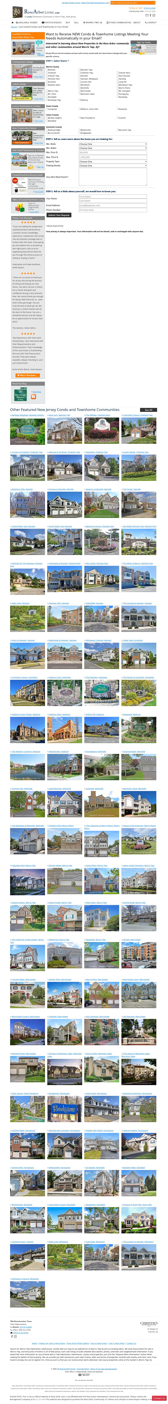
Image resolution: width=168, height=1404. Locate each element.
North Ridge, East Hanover (60, 526)
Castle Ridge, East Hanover (23, 526)
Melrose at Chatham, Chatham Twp (64, 452)
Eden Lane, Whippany (58, 1241)
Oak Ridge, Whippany (95, 1241)
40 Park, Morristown (132, 939)
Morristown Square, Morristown (25, 1016)
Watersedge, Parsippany (59, 1167)
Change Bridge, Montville (134, 751)
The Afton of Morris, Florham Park (138, 563)
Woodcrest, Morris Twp (59, 939)
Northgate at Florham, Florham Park (64, 563)
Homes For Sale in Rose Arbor (52, 1343)
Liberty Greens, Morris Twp (23, 902)
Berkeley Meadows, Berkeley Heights (27, 415)
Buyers (14, 27)
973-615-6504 (150, 8)
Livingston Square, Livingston (24, 677)
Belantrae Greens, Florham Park (100, 526)
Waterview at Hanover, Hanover (63, 640)
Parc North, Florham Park (97, 563)
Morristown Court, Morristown (136, 979)
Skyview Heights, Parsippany (135, 1130)
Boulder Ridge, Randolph (134, 1167)
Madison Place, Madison (59, 714)
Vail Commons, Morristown (98, 1016)
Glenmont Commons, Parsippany (137, 1093)
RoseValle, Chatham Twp (97, 452)
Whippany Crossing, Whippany (25, 1279)
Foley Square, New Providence (24, 1093)
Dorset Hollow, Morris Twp (60, 865)
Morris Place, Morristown (97, 979)
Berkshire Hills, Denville (22, 489)
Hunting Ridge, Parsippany (23, 1130)
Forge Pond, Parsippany (96, 1093)
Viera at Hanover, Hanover (23, 640)
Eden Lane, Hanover (20, 603)
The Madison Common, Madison (25, 751)
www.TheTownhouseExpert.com (95, 2)
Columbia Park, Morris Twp (23, 865)
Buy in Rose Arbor (99, 1343)
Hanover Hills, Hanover (59, 603)
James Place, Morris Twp (96, 865)
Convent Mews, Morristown (23, 979)
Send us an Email (20, 1332)
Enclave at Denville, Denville (61, 489)
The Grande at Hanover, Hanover (137, 603)
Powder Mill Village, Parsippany (100, 1130)
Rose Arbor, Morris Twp (96, 902)
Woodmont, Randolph (95, 1204)
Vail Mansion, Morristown (134, 1016)
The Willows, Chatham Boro (98, 415)
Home (34, 1343)
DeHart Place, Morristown (60, 979)
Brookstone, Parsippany (59, 1093)
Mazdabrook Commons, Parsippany (64, 1130)
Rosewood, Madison (132, 714)
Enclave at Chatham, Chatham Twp (27, 452)
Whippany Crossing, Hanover (98, 640)
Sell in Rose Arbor (117, 1343)
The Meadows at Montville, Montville (27, 825)
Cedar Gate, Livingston (133, 640)
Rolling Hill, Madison (95, 714)
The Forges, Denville (132, 489)
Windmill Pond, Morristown (23, 1053)
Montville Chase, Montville (134, 788)
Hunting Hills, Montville (21, 788)
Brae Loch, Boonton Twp (59, 415)
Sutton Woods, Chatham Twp (136, 452)
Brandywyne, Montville (96, 751)
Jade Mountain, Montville (60, 788)
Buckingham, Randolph (21, 1204)
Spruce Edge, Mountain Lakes (99, 1053)
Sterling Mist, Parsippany (22, 1167)
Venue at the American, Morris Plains (139, 825)
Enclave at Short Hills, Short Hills (137, 1204)
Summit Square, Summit (22, 1241)
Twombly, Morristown (58, 1016)
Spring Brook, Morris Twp (134, 902)
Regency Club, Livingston (60, 677)
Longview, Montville (94, 788)
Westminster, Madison (59, 751)
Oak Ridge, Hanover (94, 603)
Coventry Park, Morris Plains (61, 825)
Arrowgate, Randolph (95, 1167)
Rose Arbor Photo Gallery (78, 1343)
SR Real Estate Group (71, 2)
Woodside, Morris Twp (96, 939)
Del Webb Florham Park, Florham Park (139, 526)
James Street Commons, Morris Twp (138, 865)
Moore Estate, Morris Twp (60, 902)
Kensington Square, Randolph (62, 1204)
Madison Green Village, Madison (25, 714)
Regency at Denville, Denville (98, 489)
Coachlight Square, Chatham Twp (138, 415)
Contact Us (131, 1343)
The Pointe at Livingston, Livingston (138, 677)
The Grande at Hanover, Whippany (138, 1241)
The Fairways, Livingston (96, 677)
